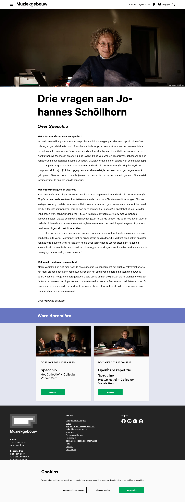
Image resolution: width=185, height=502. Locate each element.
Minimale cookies (103, 490)
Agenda (142, 4)
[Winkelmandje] (154, 4)
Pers (68, 443)
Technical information (87, 440)
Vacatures (70, 432)
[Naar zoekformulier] (173, 4)
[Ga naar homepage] (32, 4)
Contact (132, 4)
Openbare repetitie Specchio (114, 372)
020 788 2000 (18, 442)
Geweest (53, 392)
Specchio (49, 369)
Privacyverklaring (74, 434)
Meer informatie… (136, 480)
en (149, 4)
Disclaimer (71, 449)
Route (68, 423)
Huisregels (71, 437)
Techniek (70, 440)
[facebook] (123, 421)
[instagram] (141, 421)
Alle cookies (131, 490)
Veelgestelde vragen (76, 420)
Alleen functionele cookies (73, 490)
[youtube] (129, 421)
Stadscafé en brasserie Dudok (80, 426)
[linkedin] (135, 421)
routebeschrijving (18, 459)
